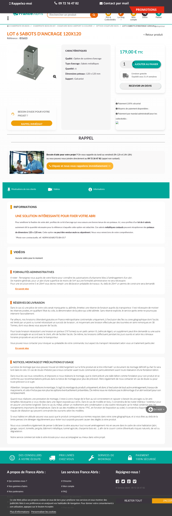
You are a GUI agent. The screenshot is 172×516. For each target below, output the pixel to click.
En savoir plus (22, 289)
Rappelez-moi (21, 3)
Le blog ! (121, 18)
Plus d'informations (19, 511)
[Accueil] (8, 26)
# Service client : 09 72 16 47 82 (130, 488)
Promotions (146, 10)
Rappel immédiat (31, 124)
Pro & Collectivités (108, 18)
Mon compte (133, 18)
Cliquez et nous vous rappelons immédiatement (79, 166)
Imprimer (160, 26)
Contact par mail (116, 3)
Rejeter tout (133, 500)
